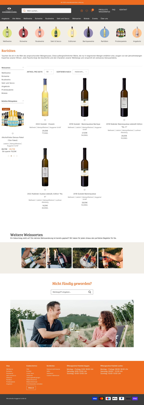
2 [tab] (11, 153)
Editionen (72, 41)
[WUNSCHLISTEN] (87, 11)
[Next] (22, 121)
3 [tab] (14, 153)
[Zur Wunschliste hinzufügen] (13, 133)
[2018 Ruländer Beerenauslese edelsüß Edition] (124, 97)
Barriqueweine (88, 41)
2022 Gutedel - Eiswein (45, 124)
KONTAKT (123, 10)
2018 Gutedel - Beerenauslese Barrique (84, 124)
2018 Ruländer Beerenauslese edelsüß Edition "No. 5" (124, 125)
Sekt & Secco (56, 41)
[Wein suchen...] (46, 10)
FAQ (113, 10)
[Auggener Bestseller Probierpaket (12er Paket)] (13, 118)
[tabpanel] (12, 129)
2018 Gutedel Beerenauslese (84, 194)
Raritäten (104, 41)
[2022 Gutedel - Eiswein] (45, 97)
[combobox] (48, 10)
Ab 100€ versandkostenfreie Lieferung (72, 2)
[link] (72, 323)
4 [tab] (16, 153)
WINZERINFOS (104, 12)
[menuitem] (13, 73)
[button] (49, 71)
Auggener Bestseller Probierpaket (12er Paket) (12, 138)
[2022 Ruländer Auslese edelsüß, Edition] (45, 167)
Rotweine (23, 41)
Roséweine (39, 41)
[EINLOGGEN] (82, 10)
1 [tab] (8, 153)
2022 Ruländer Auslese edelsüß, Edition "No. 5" (45, 195)
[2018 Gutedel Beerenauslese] (84, 167)
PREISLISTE (103, 10)
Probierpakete (121, 41)
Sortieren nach (64, 72)
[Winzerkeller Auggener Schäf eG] (33, 258)
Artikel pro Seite (35, 72)
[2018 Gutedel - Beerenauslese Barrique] (84, 97)
